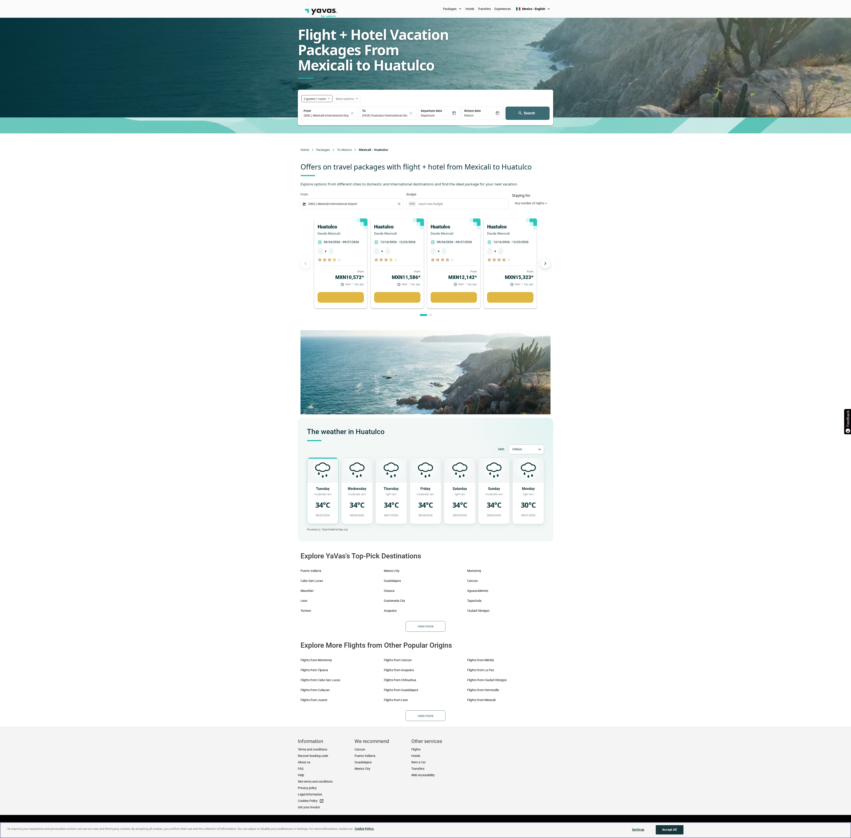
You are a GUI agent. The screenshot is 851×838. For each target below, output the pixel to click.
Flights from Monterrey (316, 660)
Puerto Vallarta (311, 571)
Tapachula (474, 600)
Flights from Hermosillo (483, 690)
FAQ (301, 768)
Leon (304, 600)
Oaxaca (389, 590)
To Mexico (344, 150)
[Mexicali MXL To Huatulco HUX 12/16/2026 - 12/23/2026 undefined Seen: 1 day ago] (397, 297)
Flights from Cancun (398, 660)
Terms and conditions (312, 749)
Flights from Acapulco (399, 670)
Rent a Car (418, 762)
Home (305, 150)
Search (529, 113)
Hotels (469, 9)
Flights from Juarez (314, 700)
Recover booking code (313, 756)
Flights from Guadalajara (401, 690)
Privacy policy (307, 788)
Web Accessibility (423, 775)
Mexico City (392, 571)
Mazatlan (307, 590)
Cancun (472, 581)
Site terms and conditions (315, 781)
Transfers (484, 9)
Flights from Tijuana (314, 670)
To (364, 111)
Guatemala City (394, 600)
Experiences (502, 9)
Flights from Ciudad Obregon (487, 680)
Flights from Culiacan (315, 690)
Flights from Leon (396, 700)
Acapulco (390, 610)
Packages (452, 9)
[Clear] (352, 113)
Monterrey (474, 571)
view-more (425, 626)
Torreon (306, 610)
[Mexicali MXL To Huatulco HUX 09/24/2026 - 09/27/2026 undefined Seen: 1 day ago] (341, 297)
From (307, 111)
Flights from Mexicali (481, 700)
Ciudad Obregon (478, 610)
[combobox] (351, 204)
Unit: (501, 449)
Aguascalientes (477, 590)
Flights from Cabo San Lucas (320, 680)
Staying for (521, 195)
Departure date (431, 111)
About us (304, 762)
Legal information (310, 794)
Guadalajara (392, 581)
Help (301, 775)
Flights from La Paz (480, 670)
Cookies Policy (311, 801)
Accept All (669, 830)
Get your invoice (309, 807)
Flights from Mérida (480, 660)
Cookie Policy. (364, 829)
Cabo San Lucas (312, 581)
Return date (472, 111)
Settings (638, 830)
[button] (436, 115)
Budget (411, 194)
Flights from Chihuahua (400, 680)
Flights (416, 749)
